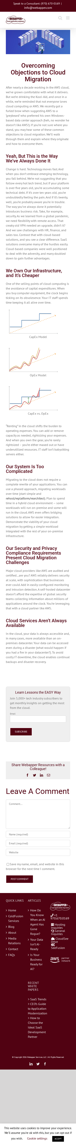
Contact (13, 949)
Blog (11, 927)
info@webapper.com (38, 8)
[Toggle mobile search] (60, 18)
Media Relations (14, 940)
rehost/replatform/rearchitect (25, 498)
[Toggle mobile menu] (68, 18)
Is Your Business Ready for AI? (36, 962)
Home (12, 910)
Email (13, 713)
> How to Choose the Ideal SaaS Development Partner (37, 1027)
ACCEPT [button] (58, 1138)
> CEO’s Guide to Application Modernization (37, 1008)
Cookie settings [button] (37, 1138)
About (12, 932)
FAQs (11, 955)
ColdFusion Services (15, 918)
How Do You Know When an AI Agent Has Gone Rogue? (37, 922)
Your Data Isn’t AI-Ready (36, 944)
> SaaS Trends (37, 999)
